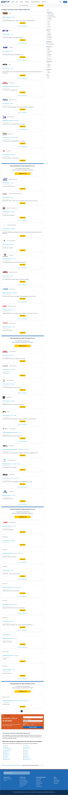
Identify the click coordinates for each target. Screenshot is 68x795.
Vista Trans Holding (12, 428)
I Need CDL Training (50, 13)
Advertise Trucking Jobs (7, 778)
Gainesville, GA (27, 747)
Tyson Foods (8, 150)
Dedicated (49, 65)
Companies (27, 1)
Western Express (12, 474)
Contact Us (5, 780)
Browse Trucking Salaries (24, 781)
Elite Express (10, 133)
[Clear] (17, 6)
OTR (48, 62)
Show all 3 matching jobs (22, 78)
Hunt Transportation (12, 351)
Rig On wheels (4, 666)
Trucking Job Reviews (23, 783)
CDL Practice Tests (39, 783)
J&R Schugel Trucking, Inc (12, 179)
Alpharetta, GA (6, 754)
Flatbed (48, 49)
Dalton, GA (26, 751)
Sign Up (60, 1)
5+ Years (48, 27)
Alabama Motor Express (13, 272)
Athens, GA (6, 756)
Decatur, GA (6, 747)
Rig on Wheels (4, 549)
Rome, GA (26, 750)
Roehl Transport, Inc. (12, 522)
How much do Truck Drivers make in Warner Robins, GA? (16, 733)
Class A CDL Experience (27, 719)
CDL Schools (38, 784)
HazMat (48, 72)
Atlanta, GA (6, 745)
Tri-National (11, 47)
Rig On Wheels (4, 566)
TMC (10, 13)
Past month (49, 39)
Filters (47, 9)
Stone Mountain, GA (7, 748)
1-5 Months (49, 18)
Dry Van (48, 48)
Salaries (21, 1)
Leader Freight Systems (10, 380)
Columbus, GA (27, 758)
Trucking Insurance (39, 786)
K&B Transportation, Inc (11, 116)
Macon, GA (26, 754)
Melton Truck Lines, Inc (13, 99)
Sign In (65, 1)
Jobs (17, 1)
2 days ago (49, 34)
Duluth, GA (26, 745)
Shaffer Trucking (12, 289)
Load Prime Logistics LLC (6, 634)
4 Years (48, 26)
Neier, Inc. (8, 411)
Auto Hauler (49, 54)
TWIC (48, 71)
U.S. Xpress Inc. (11, 255)
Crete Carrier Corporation (12, 306)
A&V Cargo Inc (4, 600)
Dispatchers (56, 783)
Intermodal (49, 55)
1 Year (48, 21)
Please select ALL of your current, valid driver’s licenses (31, 723)
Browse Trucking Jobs (23, 780)
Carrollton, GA (6, 758)
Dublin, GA (26, 753)
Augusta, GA (26, 756)
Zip (23, 715)
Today (48, 31)
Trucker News (38, 780)
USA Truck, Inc (11, 491)
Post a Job (21, 786)
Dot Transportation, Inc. (12, 460)
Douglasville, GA (7, 759)
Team (48, 76)
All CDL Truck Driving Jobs (6, 765)
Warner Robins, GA (27, 759)
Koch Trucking (11, 82)
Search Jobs (41, 5)
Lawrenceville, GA (7, 750)
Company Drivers (50, 42)
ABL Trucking (11, 445)
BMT (10, 64)
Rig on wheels (4, 583)
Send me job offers (33, 727)
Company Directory (23, 784)
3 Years (48, 24)
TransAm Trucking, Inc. (13, 365)
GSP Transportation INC (11, 240)
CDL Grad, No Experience (51, 16)
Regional (48, 64)
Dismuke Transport (5, 651)
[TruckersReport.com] (5, 2)
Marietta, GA (6, 751)
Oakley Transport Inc (12, 323)
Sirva (10, 30)
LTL (48, 57)
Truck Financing (56, 781)
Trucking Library (38, 781)
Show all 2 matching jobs (22, 26)
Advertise (44, 1)
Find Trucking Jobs (23, 778)
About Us (55, 778)
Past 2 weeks (49, 37)
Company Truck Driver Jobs (16, 765)
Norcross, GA (6, 753)
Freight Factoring (56, 780)
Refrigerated (49, 51)
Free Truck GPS (38, 778)
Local (48, 67)
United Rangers (8, 397)
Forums (12, 1)
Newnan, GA (26, 748)
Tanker (48, 52)
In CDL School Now (50, 15)
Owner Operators (50, 44)
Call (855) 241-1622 (22, 173)
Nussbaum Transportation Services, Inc (15, 193)
